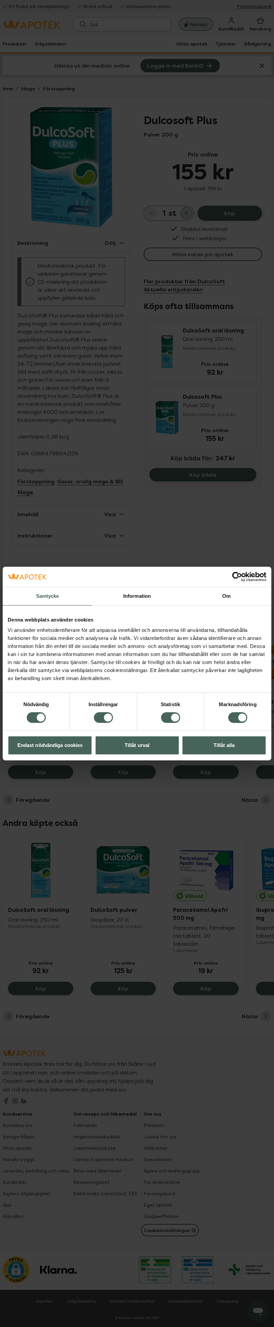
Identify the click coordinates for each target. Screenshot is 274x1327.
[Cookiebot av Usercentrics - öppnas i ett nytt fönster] (237, 577)
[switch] (103, 717)
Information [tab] (137, 596)
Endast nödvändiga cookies (50, 745)
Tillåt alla (224, 745)
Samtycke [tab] (47, 596)
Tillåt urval (137, 745)
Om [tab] (226, 596)
